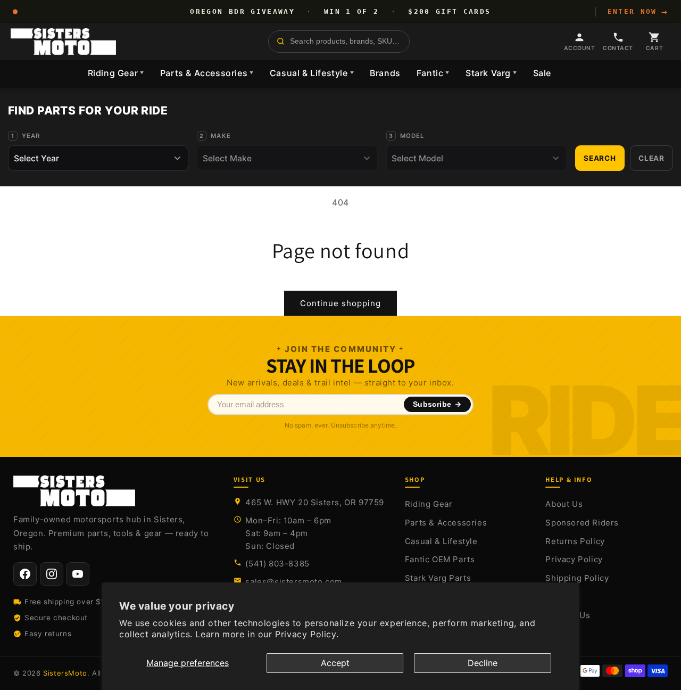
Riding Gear (116, 73)
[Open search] (339, 41)
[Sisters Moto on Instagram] (51, 574)
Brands (385, 73)
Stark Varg (491, 73)
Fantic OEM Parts (440, 559)
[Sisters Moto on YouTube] (77, 574)
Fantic (433, 73)
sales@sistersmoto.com (293, 582)
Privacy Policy (573, 559)
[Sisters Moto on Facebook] (25, 574)
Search (600, 158)
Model (412, 135)
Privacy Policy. (306, 634)
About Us (564, 504)
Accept (335, 663)
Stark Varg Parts (438, 578)
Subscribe (432, 404)
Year (31, 135)
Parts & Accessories (207, 73)
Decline (482, 663)
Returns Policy (574, 541)
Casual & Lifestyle (312, 73)
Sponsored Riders (582, 523)
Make (221, 135)
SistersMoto (65, 673)
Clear (651, 158)
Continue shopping (340, 303)
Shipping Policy (577, 578)
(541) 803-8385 (277, 563)
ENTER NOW (638, 12)
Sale (542, 73)
